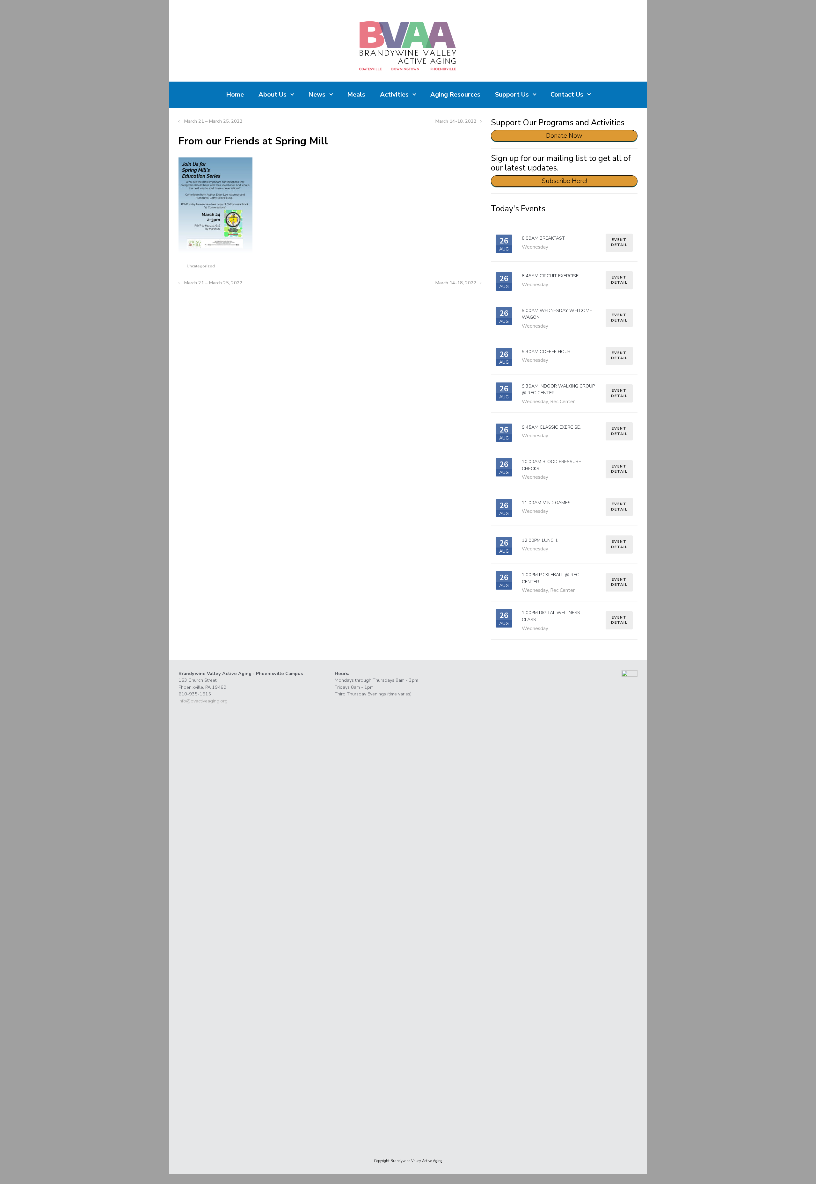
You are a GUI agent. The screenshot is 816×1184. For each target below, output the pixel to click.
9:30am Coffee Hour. (547, 351)
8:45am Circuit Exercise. (550, 275)
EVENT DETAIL (619, 242)
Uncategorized (201, 266)
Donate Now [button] (564, 135)
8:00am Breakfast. (543, 238)
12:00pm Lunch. (540, 540)
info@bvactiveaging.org (203, 701)
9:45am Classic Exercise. (551, 427)
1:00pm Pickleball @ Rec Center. (550, 578)
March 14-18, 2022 (456, 121)
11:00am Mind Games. (547, 502)
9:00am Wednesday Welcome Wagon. (557, 314)
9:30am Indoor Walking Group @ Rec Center (558, 389)
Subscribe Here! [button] (564, 181)
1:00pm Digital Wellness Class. (551, 616)
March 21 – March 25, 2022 (213, 121)
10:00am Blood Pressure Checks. (551, 465)
